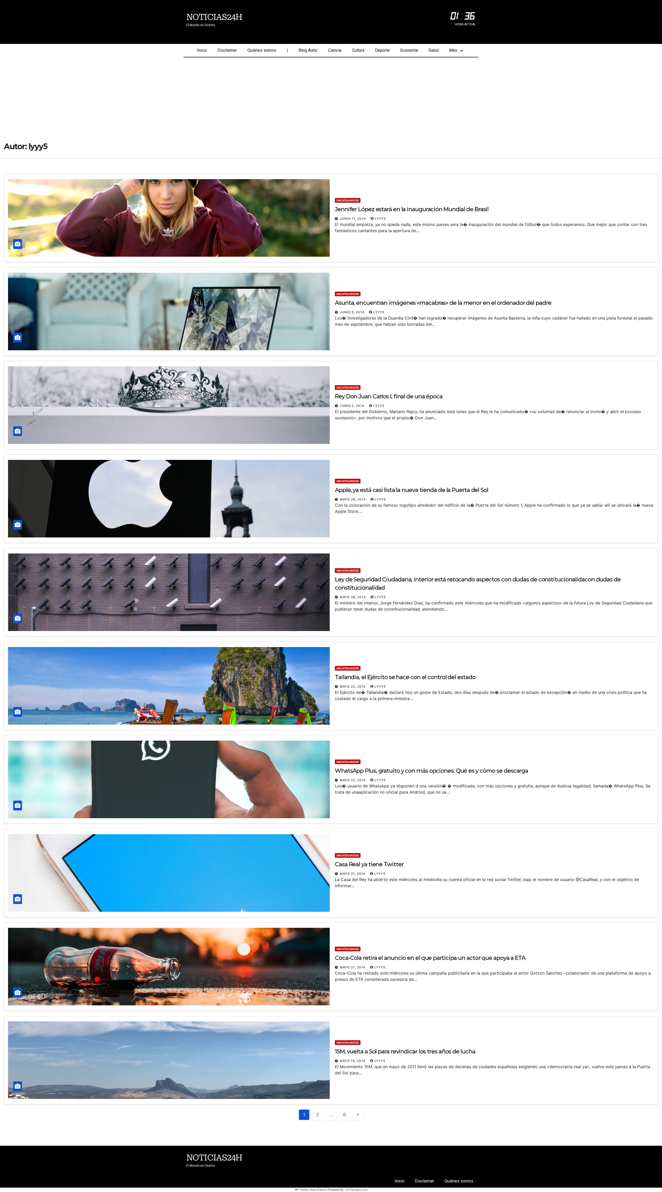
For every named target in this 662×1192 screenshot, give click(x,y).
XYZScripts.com (357, 1189)
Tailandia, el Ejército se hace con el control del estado (405, 677)
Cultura (358, 50)
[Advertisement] (331, 96)
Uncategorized (347, 200)
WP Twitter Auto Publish (311, 1189)
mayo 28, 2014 (353, 499)
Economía (409, 50)
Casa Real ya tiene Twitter (369, 864)
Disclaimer (227, 50)
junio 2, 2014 (352, 406)
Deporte (382, 50)
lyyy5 (380, 219)
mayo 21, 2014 (353, 874)
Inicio (202, 50)
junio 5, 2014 (352, 312)
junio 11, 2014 (353, 219)
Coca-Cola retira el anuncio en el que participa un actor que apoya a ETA (430, 957)
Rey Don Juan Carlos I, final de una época (388, 396)
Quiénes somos (261, 50)
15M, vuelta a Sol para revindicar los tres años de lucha (405, 1051)
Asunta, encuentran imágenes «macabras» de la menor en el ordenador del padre (443, 302)
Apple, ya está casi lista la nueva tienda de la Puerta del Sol (411, 490)
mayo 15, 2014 (353, 1061)
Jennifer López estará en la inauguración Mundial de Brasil (411, 209)
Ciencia (334, 50)
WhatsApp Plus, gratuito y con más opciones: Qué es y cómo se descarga (431, 770)
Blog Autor (308, 50)
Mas (453, 50)
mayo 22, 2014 (353, 686)
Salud (433, 50)
